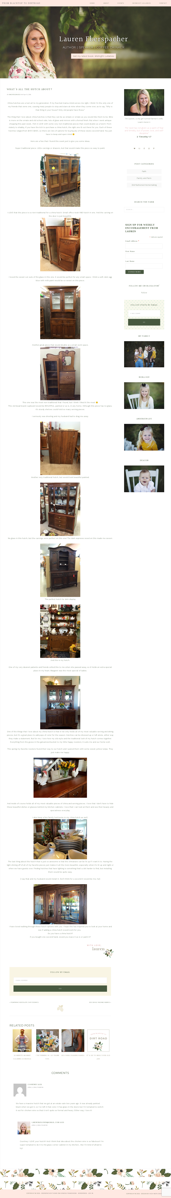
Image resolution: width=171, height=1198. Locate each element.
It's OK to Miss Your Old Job (98, 1057)
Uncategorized (15, 94)
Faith (144, 171)
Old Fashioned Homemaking (144, 185)
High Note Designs (157, 1193)
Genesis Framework (69, 1193)
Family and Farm (144, 178)
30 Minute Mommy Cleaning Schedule (22, 1057)
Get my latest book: (93, 56)
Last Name (130, 261)
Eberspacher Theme (49, 1193)
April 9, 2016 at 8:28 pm (39, 1125)
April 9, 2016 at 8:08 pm (35, 1087)
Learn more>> (144, 122)
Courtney (32, 1084)
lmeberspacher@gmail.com (45, 1122)
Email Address (132, 241)
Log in (90, 1193)
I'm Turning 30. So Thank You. (47, 1057)
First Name (130, 251)
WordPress (82, 1193)
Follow (144, 293)
